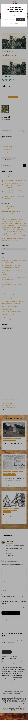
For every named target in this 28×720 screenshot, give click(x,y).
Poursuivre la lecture (14, 23)
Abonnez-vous (20, 19)
